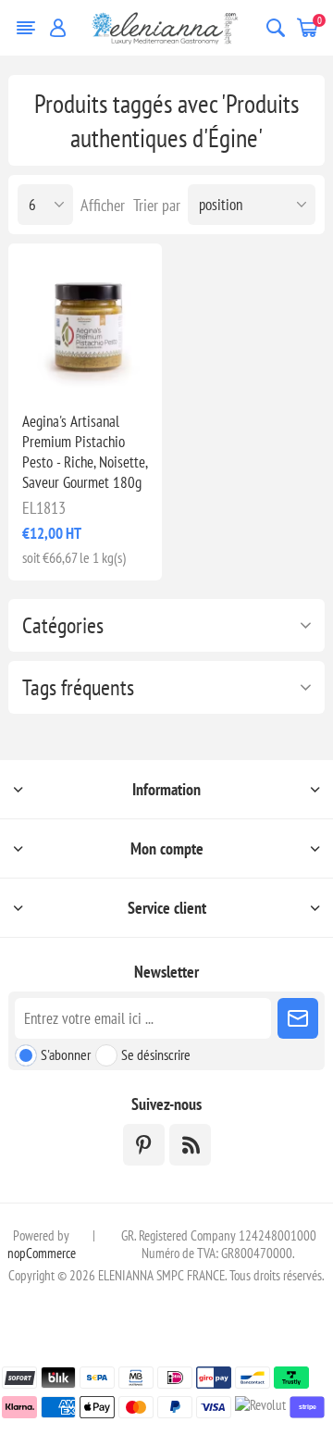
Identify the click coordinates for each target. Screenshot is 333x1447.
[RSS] (190, 1145)
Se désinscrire (156, 1054)
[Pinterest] (144, 1145)
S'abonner (66, 1054)
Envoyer (298, 1018)
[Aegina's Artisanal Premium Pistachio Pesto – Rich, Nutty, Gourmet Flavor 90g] (85, 320)
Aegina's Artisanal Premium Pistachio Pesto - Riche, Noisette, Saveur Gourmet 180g (84, 452)
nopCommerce (41, 1253)
